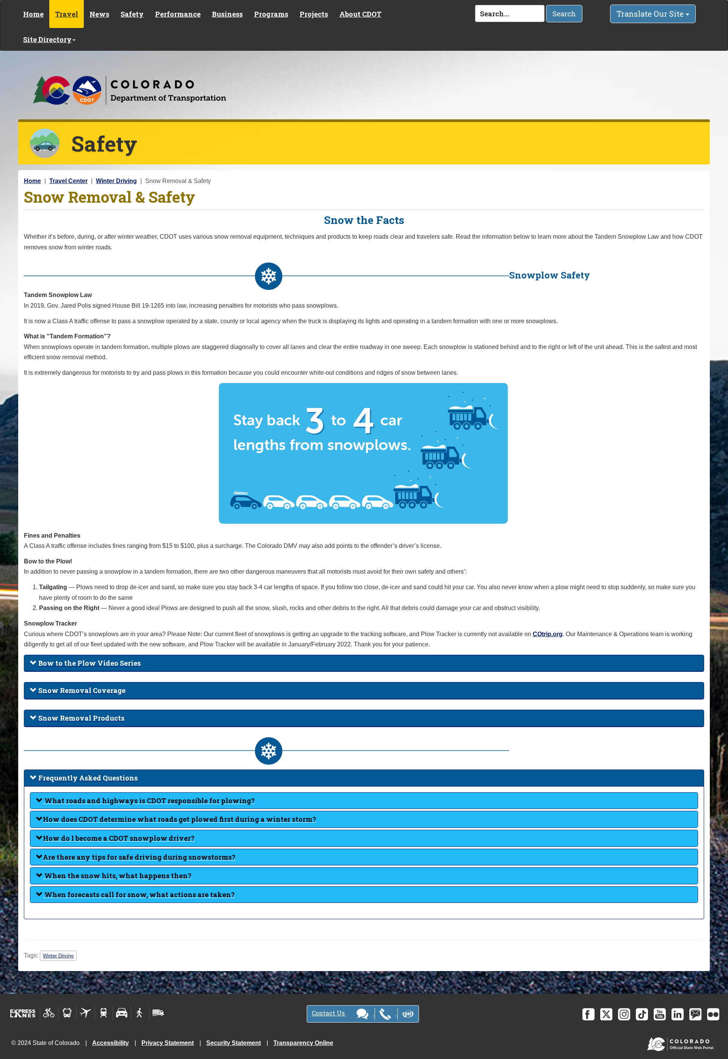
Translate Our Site (651, 14)
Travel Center (68, 181)
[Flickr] (713, 1014)
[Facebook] (588, 1014)
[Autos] (122, 1012)
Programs (271, 14)
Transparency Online (303, 1043)
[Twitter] (606, 1014)
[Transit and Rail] (67, 1012)
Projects (314, 14)
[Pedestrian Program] (140, 1012)
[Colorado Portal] (682, 1042)
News (99, 14)
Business (227, 14)
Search (564, 13)
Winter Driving (116, 181)
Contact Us (329, 1013)
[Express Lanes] (23, 1012)
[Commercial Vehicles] (158, 1012)
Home (33, 14)
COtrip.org (548, 634)
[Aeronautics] (85, 1012)
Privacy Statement (167, 1043)
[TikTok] (642, 1014)
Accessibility (110, 1043)
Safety (132, 14)
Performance (178, 14)
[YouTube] (660, 1014)
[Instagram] (624, 1014)
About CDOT (360, 14)
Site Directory (47, 39)
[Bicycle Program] (49, 1012)
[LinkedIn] (677, 1014)
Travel (66, 14)
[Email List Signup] (695, 1014)
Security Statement (233, 1043)
